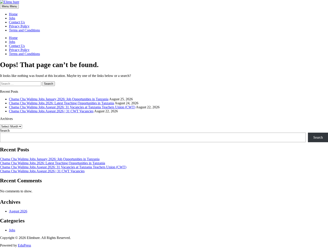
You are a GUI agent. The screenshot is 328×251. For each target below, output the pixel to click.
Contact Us (17, 22)
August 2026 (18, 211)
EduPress (24, 245)
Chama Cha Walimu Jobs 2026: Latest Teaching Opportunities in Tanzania (61, 103)
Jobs (12, 18)
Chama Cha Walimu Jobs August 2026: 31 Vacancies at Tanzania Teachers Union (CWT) (72, 107)
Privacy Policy (19, 26)
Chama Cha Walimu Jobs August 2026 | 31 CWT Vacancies (51, 111)
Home (13, 14)
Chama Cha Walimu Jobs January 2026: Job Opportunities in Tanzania (58, 99)
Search (5, 130)
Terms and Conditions (24, 30)
